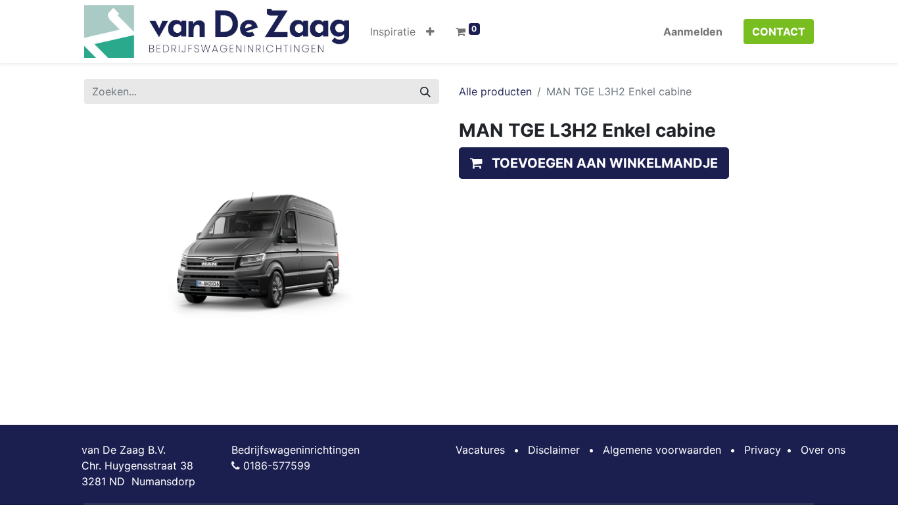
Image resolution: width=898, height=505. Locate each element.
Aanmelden (692, 31)
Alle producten (495, 91)
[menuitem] (393, 31)
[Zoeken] (425, 91)
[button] (430, 31)
